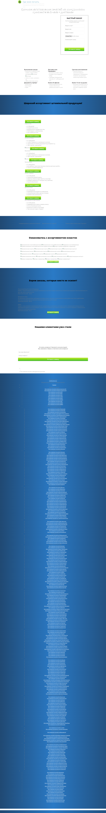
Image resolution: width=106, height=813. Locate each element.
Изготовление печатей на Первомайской (57, 504)
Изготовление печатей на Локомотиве (56, 767)
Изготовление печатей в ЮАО (55, 398)
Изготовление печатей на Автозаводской (57, 455)
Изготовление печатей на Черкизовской (56, 416)
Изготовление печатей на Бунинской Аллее (56, 737)
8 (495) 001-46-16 (80, 2)
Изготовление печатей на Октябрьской (56, 540)
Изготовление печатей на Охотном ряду (56, 433)
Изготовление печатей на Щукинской (57, 627)
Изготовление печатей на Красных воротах (56, 430)
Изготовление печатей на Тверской (56, 472)
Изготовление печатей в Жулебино (56, 600)
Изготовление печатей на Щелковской (56, 507)
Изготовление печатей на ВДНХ (56, 572)
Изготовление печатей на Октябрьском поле (56, 620)
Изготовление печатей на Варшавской (56, 732)
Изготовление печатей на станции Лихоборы (57, 747)
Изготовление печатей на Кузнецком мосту (56, 598)
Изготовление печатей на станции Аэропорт (56, 481)
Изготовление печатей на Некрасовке (57, 597)
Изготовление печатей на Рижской (56, 577)
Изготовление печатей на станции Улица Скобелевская (56, 740)
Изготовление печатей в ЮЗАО (55, 399)
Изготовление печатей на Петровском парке (56, 746)
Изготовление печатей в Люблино (56, 700)
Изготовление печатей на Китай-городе (56, 575)
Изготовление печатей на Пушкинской (56, 617)
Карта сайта (18, 809)
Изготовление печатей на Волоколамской (57, 492)
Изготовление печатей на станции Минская (56, 643)
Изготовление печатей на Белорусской (56, 467)
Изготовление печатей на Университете (56, 441)
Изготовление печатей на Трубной (56, 717)
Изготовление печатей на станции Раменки (56, 646)
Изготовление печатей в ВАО (55, 393)
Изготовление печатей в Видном (55, 774)
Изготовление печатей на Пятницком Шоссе (56, 493)
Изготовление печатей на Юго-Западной (56, 423)
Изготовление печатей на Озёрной (56, 644)
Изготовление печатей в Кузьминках (57, 603)
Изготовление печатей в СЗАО (55, 396)
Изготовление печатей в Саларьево (56, 410)
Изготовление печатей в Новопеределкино (56, 657)
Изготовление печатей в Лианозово (56, 752)
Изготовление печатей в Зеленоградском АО (55, 389)
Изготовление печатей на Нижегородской (57, 764)
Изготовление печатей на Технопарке (57, 466)
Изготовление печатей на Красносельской (56, 429)
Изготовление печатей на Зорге (56, 751)
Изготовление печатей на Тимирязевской (57, 687)
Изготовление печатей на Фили (56, 530)
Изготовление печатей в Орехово (57, 452)
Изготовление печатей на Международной (56, 523)
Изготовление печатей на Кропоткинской (57, 420)
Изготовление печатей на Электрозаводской (56, 509)
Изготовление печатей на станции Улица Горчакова (56, 738)
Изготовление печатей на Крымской (56, 760)
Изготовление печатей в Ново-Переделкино (55, 786)
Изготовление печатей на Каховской (57, 538)
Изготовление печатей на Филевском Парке (56, 529)
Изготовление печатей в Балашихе (55, 772)
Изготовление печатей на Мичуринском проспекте (56, 649)
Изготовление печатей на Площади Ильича (56, 638)
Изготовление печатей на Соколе (57, 480)
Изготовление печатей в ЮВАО (55, 404)
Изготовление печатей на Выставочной (56, 521)
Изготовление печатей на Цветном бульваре (56, 694)
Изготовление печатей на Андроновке (56, 757)
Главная (22, 368)
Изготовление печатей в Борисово (56, 697)
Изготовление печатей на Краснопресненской (57, 537)
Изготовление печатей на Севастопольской (56, 683)
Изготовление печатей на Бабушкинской (56, 570)
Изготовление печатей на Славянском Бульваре (56, 513)
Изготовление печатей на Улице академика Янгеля (56, 675)
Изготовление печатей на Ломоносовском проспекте (57, 641)
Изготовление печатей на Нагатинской (56, 669)
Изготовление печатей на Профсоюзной (56, 563)
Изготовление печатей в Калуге (55, 792)
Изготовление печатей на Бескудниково (56, 692)
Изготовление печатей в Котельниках (57, 601)
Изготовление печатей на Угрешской (57, 769)
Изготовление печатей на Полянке (56, 690)
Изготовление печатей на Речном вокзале (56, 478)
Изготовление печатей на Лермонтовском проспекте (56, 609)
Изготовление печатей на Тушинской (57, 626)
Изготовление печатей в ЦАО (55, 392)
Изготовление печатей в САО (55, 395)
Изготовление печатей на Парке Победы (56, 517)
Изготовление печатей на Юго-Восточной (57, 555)
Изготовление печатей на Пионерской (56, 526)
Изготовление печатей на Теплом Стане (56, 564)
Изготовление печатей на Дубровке (56, 707)
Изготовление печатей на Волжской (56, 706)
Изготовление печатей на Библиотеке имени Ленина (56, 424)
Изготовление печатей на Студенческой (56, 527)
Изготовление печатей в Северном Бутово (56, 586)
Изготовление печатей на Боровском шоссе (56, 647)
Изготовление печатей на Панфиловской (57, 744)
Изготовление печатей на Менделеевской (57, 689)
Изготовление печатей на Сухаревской (56, 578)
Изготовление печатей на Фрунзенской (56, 438)
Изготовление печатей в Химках (55, 789)
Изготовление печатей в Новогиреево (56, 630)
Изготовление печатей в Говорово (56, 652)
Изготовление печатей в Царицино (56, 453)
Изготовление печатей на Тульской (56, 674)
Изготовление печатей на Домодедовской (57, 458)
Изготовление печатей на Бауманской (57, 496)
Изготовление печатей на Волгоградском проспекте (56, 606)
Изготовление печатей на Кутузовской (56, 532)
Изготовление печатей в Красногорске (55, 778)
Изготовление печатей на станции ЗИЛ (56, 761)
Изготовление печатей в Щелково (55, 797)
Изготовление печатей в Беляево (57, 546)
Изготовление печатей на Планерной (57, 621)
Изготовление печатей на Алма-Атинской (57, 456)
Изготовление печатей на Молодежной (56, 515)
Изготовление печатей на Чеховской (57, 718)
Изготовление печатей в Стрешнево (56, 755)
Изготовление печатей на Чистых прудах (56, 440)
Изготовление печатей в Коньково (56, 547)
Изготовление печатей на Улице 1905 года (56, 618)
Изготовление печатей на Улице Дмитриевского (56, 593)
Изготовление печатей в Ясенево (57, 557)
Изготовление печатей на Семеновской (56, 506)
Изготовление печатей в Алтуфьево (56, 660)
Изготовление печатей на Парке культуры (57, 435)
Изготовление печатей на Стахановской (56, 552)
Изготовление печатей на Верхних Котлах (57, 763)
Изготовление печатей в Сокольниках (57, 412)
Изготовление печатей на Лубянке (56, 432)
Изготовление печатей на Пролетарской (56, 615)
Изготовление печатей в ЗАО (55, 401)
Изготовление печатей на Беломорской (56, 483)
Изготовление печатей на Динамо (57, 476)
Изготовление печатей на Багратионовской (56, 524)
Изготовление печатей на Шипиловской (56, 698)
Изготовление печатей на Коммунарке (56, 447)
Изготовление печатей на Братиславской (57, 704)
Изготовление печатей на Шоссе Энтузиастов (57, 635)
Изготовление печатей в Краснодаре (55, 801)
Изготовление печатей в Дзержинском (55, 775)
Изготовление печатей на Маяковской (56, 469)
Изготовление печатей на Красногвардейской (57, 464)
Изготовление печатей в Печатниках (57, 703)
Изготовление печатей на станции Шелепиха (57, 729)
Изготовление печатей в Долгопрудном (55, 777)
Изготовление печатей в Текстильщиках (56, 604)
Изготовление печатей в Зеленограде (55, 791)
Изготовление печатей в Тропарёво (56, 418)
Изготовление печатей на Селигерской (56, 720)
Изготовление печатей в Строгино (56, 490)
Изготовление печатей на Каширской (57, 461)
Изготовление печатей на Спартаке (56, 623)
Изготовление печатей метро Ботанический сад (56, 567)
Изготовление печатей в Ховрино (57, 484)
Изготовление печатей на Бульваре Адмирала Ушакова (56, 735)
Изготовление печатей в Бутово (56, 584)
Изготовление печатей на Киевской (56, 510)
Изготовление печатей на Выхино (57, 607)
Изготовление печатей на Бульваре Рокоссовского (56, 413)
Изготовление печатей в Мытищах (55, 781)
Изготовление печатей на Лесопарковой (56, 741)
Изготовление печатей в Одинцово (55, 787)
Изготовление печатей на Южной (57, 678)
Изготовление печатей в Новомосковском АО (55, 390)
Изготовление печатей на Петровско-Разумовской (57, 686)
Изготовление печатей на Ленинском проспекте (56, 581)
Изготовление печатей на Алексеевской (56, 569)
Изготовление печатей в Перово (57, 634)
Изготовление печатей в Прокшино (56, 444)
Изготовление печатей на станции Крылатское (57, 518)
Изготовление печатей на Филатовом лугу (57, 443)
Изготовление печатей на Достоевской (56, 715)
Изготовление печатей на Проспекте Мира (56, 541)
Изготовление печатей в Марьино (57, 701)
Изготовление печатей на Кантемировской (56, 460)
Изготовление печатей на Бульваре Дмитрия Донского (57, 680)
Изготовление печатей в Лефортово (56, 550)
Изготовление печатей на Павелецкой (56, 470)
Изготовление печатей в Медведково (57, 566)
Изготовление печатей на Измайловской (56, 501)
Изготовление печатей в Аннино (57, 667)
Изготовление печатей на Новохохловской (56, 766)
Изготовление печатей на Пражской (56, 672)
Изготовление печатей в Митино (57, 487)
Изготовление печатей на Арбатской (57, 495)
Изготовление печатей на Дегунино (56, 721)
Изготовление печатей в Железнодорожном (55, 795)
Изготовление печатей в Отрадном (56, 663)
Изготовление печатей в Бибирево (56, 661)
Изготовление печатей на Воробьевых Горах (56, 426)
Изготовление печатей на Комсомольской (57, 427)
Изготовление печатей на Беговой (56, 612)
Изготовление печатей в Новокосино (57, 632)
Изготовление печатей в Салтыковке (55, 794)
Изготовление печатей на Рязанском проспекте (56, 610)
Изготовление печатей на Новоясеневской (56, 561)
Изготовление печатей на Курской (56, 498)
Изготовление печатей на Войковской (57, 475)
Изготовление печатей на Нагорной (56, 670)
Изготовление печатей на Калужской (57, 560)
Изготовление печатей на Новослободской (56, 543)
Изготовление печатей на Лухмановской (56, 595)
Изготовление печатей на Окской (57, 553)
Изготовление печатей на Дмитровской (56, 684)
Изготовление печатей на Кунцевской (57, 512)
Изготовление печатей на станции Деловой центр (57, 640)
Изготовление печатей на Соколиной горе (56, 758)
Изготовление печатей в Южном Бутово (56, 587)
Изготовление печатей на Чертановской (56, 677)
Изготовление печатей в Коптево (57, 754)
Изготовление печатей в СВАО (55, 403)
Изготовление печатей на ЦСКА (56, 727)
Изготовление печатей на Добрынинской (57, 535)
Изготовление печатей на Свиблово (56, 573)
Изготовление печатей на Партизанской (56, 503)
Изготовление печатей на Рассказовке (56, 650)
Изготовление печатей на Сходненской (56, 624)
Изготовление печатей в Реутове (55, 784)
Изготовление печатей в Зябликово (56, 724)
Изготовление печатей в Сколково (56, 655)
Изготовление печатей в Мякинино (56, 489)
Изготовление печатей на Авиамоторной (57, 637)
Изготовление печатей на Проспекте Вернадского (57, 421)
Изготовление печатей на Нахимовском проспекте (56, 681)
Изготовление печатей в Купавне (55, 798)
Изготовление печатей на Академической (57, 558)
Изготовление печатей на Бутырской (57, 711)
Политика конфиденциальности (7, 809)
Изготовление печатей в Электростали (55, 800)
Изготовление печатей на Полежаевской (56, 614)
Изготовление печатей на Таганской (56, 590)
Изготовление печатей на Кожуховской (56, 709)
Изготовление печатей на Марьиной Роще (56, 712)
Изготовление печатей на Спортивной (56, 436)
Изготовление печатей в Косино (56, 592)
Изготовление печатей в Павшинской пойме (55, 783)
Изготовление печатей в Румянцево (56, 409)
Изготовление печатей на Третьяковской (57, 580)
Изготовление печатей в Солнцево (56, 654)
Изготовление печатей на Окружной (56, 749)
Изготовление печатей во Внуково (56, 449)
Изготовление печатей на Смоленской (56, 500)
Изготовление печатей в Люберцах (55, 780)
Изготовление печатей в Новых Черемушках (56, 549)
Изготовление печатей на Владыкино (57, 664)
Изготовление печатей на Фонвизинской (57, 714)
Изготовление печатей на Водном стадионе (56, 473)
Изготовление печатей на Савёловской (56, 666)
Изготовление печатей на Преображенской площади (57, 415)
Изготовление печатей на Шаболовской (56, 583)
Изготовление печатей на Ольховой (56, 446)
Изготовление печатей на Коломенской (56, 463)
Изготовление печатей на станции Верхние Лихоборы (57, 723)
